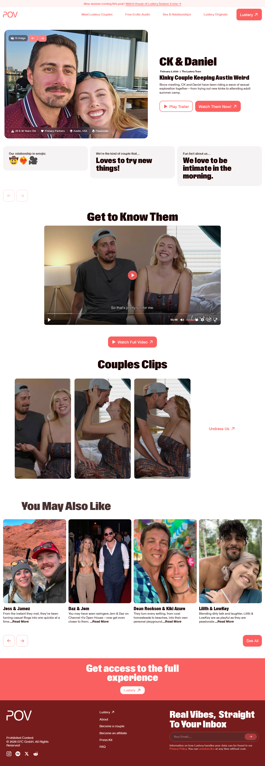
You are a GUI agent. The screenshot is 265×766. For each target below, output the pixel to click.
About (104, 719)
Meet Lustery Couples (97, 14)
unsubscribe (207, 748)
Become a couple (112, 726)
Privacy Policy (178, 748)
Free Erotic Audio (137, 14)
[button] (33, 38)
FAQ (103, 746)
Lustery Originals (216, 14)
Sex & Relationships (177, 14)
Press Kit (106, 740)
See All (252, 640)
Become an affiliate (113, 733)
